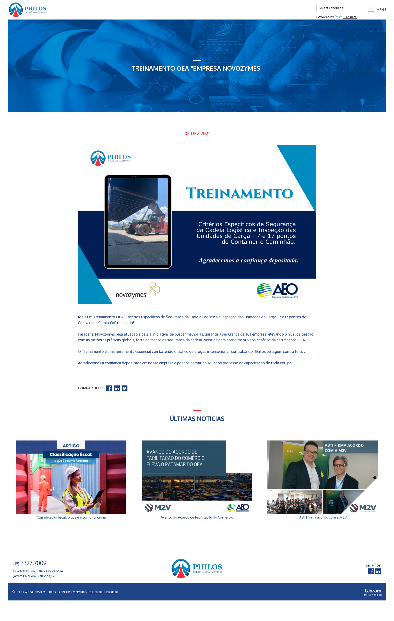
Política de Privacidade (103, 591)
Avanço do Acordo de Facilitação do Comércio (197, 517)
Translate (350, 17)
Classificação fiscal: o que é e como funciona (71, 517)
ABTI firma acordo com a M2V (323, 517)
